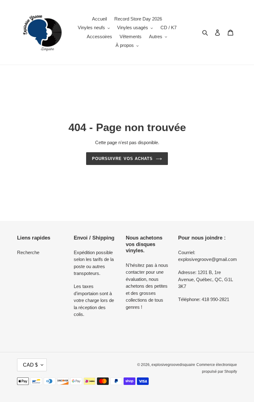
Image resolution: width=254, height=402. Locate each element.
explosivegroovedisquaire (173, 365)
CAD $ (30, 365)
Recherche (28, 252)
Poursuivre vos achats (122, 158)
